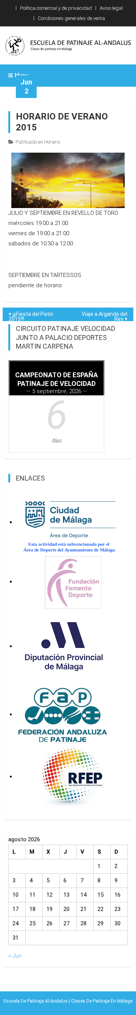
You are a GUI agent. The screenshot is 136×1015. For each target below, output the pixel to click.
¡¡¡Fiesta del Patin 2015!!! (31, 316)
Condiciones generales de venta (71, 18)
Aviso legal (111, 8)
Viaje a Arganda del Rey (104, 316)
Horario (52, 142)
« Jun (15, 955)
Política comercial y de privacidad (56, 8)
